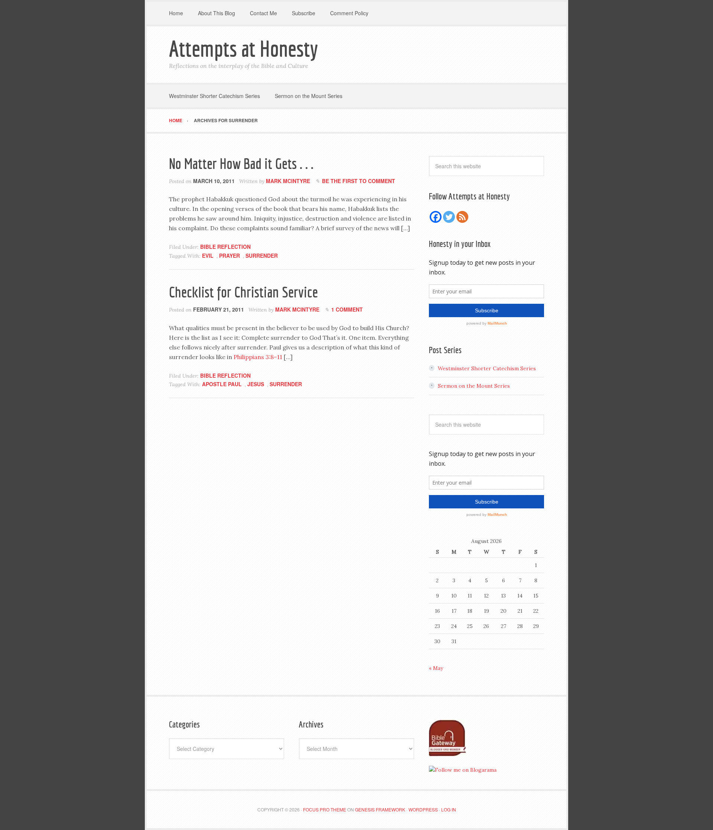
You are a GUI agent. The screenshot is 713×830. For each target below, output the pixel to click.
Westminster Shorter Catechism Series (487, 368)
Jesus (255, 384)
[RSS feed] (462, 217)
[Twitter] (449, 217)
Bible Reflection (225, 246)
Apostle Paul (222, 384)
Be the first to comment (358, 181)
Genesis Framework (380, 809)
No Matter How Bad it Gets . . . (241, 163)
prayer (229, 255)
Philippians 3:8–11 (258, 357)
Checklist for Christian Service (243, 291)
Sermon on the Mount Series (474, 386)
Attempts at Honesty (243, 48)
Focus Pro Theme (324, 809)
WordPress (423, 809)
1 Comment (347, 309)
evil (208, 255)
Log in (448, 809)
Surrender (261, 255)
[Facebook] (436, 217)
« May (436, 668)
